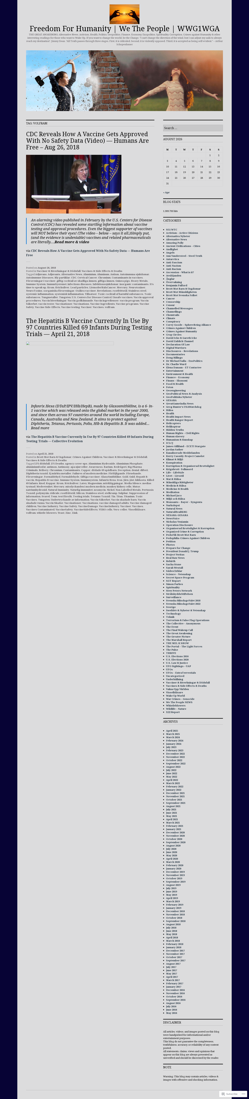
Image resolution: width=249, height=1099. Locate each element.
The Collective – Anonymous (183, 623)
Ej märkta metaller (60, 473)
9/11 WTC (171, 229)
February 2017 (174, 983)
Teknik (170, 617)
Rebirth (170, 561)
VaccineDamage (88, 506)
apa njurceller (79, 466)
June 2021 (171, 812)
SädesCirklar (174, 571)
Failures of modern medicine (89, 473)
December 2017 (175, 950)
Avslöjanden (173, 275)
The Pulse (172, 649)
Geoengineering (176, 390)
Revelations (104, 290)
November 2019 (175, 875)
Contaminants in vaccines (127, 277)
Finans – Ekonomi (176, 380)
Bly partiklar (62, 277)
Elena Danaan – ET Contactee (183, 367)
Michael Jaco (174, 495)
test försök (65, 496)
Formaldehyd (52, 476)
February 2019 (174, 904)
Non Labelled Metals (128, 489)
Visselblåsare (136, 509)
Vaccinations (81, 303)
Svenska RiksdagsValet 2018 (183, 600)
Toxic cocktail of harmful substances (120, 294)
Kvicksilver (62, 287)
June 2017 (171, 970)
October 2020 (174, 839)
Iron (119, 480)
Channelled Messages (179, 308)
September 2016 (175, 999)
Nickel (110, 489)
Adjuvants (54, 274)
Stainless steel (137, 290)
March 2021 (173, 822)
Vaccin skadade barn (124, 499)
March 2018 (173, 940)
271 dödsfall (42, 463)
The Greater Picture (178, 636)
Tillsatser (91, 294)
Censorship (173, 301)
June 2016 (171, 1009)
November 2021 (175, 796)
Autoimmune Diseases (39, 277)
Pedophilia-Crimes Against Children (188, 538)
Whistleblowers (176, 705)
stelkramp (111, 493)
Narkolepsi (173, 505)
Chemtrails (172, 315)
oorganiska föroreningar (58, 290)
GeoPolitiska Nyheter (179, 397)
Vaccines (98, 307)
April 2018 (172, 937)
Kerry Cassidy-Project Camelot (185, 456)
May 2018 (171, 934)
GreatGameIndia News (180, 403)
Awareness (96, 466)
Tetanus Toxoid (100, 496)
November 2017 (175, 953)
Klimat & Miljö (174, 459)
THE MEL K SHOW (177, 643)
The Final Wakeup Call (179, 630)
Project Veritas (175, 554)
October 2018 (174, 917)
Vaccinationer (63, 303)
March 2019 (173, 901)
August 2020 (173, 845)
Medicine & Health (177, 489)
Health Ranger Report (179, 420)
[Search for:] (193, 128)
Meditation (172, 492)
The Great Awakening (179, 633)
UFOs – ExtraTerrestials (181, 672)
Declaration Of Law (178, 344)
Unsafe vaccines (123, 297)
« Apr (166, 192)
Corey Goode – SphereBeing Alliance (188, 324)
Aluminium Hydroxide (101, 463)
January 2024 (173, 743)
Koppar (50, 483)
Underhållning (174, 679)
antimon (52, 466)
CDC (73, 277)
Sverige (171, 607)
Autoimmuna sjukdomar (134, 274)
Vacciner (86, 307)
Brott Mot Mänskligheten (181, 292)
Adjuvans (41, 274)
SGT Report (173, 580)
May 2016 (171, 1013)
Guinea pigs (122, 280)
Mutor (136, 486)
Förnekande (133, 473)
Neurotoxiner (137, 287)
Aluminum (103, 274)
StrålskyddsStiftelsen (179, 594)
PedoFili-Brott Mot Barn (181, 534)
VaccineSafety (64, 509)
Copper (85, 470)
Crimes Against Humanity (181, 331)
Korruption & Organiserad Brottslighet (190, 466)
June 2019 (171, 891)
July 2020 (171, 848)
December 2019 (175, 871)
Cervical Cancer (87, 277)
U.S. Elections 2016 (177, 656)
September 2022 (175, 763)
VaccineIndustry (109, 506)
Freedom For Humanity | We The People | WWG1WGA (125, 28)
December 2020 (175, 832)
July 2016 (171, 1006)
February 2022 (174, 786)
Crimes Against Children (87, 457)
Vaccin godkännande (80, 300)
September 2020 (175, 842)
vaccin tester (46, 303)
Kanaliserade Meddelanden (183, 452)
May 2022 (171, 776)
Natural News (174, 508)
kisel (42, 483)
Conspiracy (173, 321)
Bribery (43, 470)
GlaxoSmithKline (111, 476)
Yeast (61, 512)
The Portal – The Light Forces (184, 646)
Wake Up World (175, 695)
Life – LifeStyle (175, 472)
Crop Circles (174, 334)
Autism (114, 274)
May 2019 (171, 894)
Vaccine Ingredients (102, 303)
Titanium (129, 496)
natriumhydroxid (36, 489)
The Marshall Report (179, 639)
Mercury (122, 287)
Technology (173, 613)
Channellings (174, 311)
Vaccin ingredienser (106, 300)
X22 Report (173, 712)
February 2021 (174, 825)
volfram (109, 307)
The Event (172, 626)
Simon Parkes (174, 584)
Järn (126, 480)
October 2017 (174, 957)
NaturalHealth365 (176, 511)
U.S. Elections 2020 (177, 659)
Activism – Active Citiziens (182, 232)
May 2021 (171, 816)
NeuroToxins (34, 290)
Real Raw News (175, 557)
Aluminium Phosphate (129, 463)
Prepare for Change (178, 548)
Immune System (36, 284)
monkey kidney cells (119, 486)
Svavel (46, 496)
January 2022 (173, 789)
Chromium (104, 277)
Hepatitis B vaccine (47, 480)
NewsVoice (173, 518)
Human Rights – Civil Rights (182, 433)
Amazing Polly (175, 242)
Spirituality (173, 587)
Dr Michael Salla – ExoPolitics (184, 361)
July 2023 (171, 747)
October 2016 (174, 996)
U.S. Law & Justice (177, 662)
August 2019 (173, 885)
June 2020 (171, 852)
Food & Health (175, 383)
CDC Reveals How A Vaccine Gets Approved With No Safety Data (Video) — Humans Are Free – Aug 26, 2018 (87, 140)
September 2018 (175, 921)
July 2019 (171, 888)
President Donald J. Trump (182, 551)
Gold (125, 476)
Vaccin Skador (54, 503)
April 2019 (172, 898)
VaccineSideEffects (86, 509)
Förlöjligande (116, 473)
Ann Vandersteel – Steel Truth (184, 255)
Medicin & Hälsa (176, 485)
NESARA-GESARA (177, 515)
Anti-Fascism (174, 262)
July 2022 (171, 770)
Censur (170, 305)
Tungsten (65, 297)
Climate (170, 318)
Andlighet (172, 249)
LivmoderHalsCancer (102, 287)
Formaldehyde (70, 476)
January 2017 (173, 986)
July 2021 (171, 809)
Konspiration (174, 462)
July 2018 (171, 927)
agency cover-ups (76, 463)
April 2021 (172, 819)
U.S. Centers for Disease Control (92, 297)
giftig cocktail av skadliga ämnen (77, 280)
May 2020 (171, 855)
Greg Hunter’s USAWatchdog (183, 406)
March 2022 (173, 783)
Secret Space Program (180, 577)
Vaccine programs (127, 303)
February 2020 (174, 865)
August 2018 (173, 924)
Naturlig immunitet (81, 489)
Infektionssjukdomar (105, 284)
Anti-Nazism (173, 265)
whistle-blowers (47, 512)
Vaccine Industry (47, 506)
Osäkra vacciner (85, 290)
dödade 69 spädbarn (104, 470)
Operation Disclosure (179, 525)
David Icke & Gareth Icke (181, 338)
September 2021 (175, 803)
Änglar (170, 278)
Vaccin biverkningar (54, 300)
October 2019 (174, 878)
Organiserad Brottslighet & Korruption (190, 528)
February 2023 (174, 750)
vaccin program (129, 300)
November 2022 (175, 757)
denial (135, 470)
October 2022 (174, 760)
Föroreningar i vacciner (40, 280)
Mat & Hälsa (173, 479)
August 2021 (173, 806)
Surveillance (173, 597)
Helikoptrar (173, 426)
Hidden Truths (175, 429)
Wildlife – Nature (176, 708)
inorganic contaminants (134, 284)
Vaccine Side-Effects (47, 307)
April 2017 (172, 976)
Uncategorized (175, 676)
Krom (50, 287)
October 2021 (174, 799)
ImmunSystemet (57, 284)
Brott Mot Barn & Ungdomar (54, 457)
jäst (132, 480)
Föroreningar (34, 476)
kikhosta (140, 480)
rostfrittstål (120, 290)
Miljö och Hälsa (175, 498)
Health (170, 413)
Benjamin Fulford (176, 285)
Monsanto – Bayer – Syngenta (184, 502)
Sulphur (123, 493)
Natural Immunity (58, 489)
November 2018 (175, 914)
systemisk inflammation (69, 294)
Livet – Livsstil (175, 475)
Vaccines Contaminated (40, 509)
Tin (113, 496)
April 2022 (172, 780)
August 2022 (173, 766)
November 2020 (175, 835)
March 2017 (173, 980)
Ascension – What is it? (180, 272)
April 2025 (172, 730)
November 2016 (175, 993)
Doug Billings (174, 357)
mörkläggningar (113, 483)
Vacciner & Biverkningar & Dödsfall (59, 271)
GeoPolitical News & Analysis (184, 393)
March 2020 (173, 862)
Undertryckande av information (70, 499)
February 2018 (174, 944)
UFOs (169, 669)
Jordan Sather (174, 449)
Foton (169, 387)
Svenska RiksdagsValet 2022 (183, 603)
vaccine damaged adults (114, 503)
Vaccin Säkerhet (100, 499)
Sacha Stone (173, 564)
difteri (144, 470)
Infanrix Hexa (107, 480)
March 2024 (173, 737)
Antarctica (172, 259)
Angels (170, 252)
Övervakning (174, 282)
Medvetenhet (44, 486)
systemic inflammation (40, 294)
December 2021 (175, 793)
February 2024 (174, 740)
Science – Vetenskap (178, 574)
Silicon (80, 493)
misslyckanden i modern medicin (85, 486)
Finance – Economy (178, 377)
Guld (132, 476)
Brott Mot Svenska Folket (181, 295)
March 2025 (173, 734)
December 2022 (175, 753)
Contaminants (71, 470)
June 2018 (171, 931)
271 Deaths (57, 463)
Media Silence (132, 483)
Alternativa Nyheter (178, 236)
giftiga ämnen (106, 280)
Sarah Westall (174, 567)
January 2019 (173, 908)
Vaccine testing (70, 307)
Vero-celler (120, 509)
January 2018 (173, 947)
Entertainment (174, 370)
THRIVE (171, 653)
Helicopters (173, 423)
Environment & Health (179, 374)
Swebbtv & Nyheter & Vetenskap (186, 610)
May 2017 (171, 973)
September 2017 (175, 960)
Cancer (170, 298)
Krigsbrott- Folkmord (179, 469)
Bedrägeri (120, 466)
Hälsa (169, 410)
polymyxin (42, 493)
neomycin (100, 489)
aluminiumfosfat (36, 466)
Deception (124, 470)
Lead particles (79, 287)
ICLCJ (169, 443)
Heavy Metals (139, 280)
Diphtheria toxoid (37, 473)
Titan (119, 496)
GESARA (171, 400)
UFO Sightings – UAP (178, 666)
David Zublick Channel (179, 341)
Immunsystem (89, 480)
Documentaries (175, 354)
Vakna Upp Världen (177, 689)
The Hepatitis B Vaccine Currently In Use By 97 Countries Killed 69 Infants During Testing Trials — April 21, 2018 (89, 327)
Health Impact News (178, 416)
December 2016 (175, 990)
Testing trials (81, 496)
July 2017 (171, 967)
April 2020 (172, 858)
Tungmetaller (49, 297)
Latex (83, 483)
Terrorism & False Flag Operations (187, 620)
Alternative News (71, 274)
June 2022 (171, 773)
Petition (171, 541)
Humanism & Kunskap (179, 439)
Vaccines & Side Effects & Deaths (102, 271)
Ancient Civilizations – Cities (183, 246)
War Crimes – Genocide (180, 699)
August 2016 (173, 1003)
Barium (108, 466)
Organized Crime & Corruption (185, 531)
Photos (170, 544)
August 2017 (173, 963)
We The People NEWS (179, 702)
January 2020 (173, 868)
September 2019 (175, 881)
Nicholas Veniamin (177, 521)
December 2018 (175, 911)
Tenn (54, 496)
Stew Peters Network (179, 590)
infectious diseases (80, 284)
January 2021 (173, 829)
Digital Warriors (176, 347)
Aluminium (89, 274)
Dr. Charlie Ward (176, 364)
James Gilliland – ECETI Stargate (186, 446)
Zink (74, 512)
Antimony (63, 466)
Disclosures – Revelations (182, 351)
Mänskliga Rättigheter (179, 482)
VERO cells (105, 509)
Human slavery (175, 436)
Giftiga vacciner (90, 476)
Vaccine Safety (68, 506)
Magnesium (95, 483)
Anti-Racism (173, 269)
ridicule (54, 493)
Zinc (68, 512)
